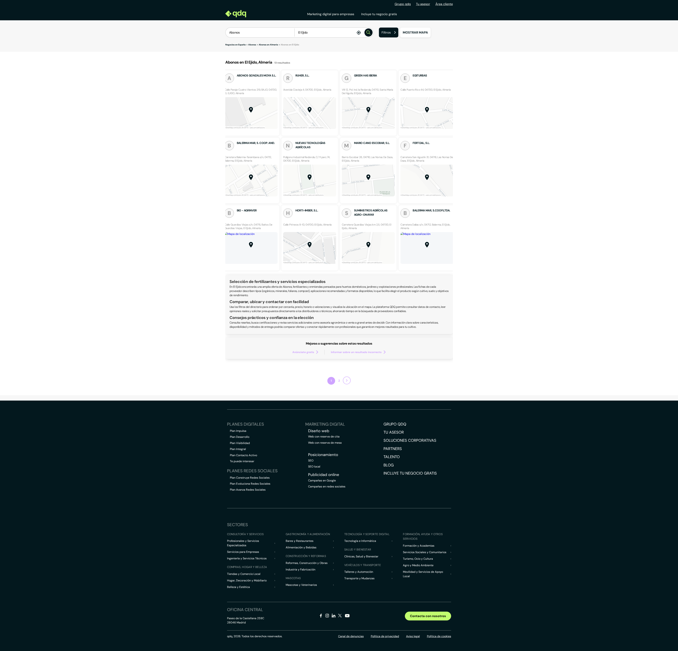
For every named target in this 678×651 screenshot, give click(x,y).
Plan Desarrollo (239, 437)
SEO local (314, 466)
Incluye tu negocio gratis (379, 14)
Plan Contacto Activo (243, 455)
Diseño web (318, 431)
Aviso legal (413, 636)
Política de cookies (439, 636)
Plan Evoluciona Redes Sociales (250, 484)
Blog (388, 465)
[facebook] (321, 616)
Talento (391, 456)
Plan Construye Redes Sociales (250, 478)
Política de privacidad (385, 636)
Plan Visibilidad (240, 443)
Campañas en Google (322, 480)
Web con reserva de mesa (325, 443)
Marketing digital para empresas (330, 14)
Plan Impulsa (238, 431)
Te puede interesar (242, 461)
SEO (310, 460)
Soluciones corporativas (409, 440)
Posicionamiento (323, 454)
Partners (392, 448)
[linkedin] (333, 616)
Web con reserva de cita (324, 436)
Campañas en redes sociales (326, 486)
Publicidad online (323, 474)
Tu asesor (423, 4)
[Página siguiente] (347, 380)
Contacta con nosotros (428, 616)
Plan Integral (238, 449)
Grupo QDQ (394, 424)
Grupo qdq (403, 4)
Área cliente (444, 4)
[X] (340, 616)
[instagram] (327, 616)
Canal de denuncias (351, 636)
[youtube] (347, 617)
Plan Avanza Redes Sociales (248, 490)
